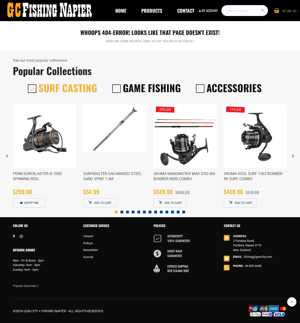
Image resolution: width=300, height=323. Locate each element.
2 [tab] (121, 212)
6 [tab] (144, 212)
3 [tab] (127, 212)
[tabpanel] (44, 156)
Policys (88, 243)
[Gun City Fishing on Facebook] (14, 236)
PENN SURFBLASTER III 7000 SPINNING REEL (37, 176)
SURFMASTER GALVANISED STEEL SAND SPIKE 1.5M (112, 176)
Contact (185, 10)
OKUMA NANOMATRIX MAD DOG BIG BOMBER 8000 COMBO (184, 176)
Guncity (88, 257)
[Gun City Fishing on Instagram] (21, 236)
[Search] (263, 10)
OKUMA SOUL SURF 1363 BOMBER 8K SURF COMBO (253, 176)
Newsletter (90, 250)
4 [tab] (133, 212)
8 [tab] (155, 212)
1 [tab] (116, 212)
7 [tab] (150, 212)
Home (120, 10)
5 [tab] (138, 212)
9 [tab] (161, 212)
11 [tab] (172, 212)
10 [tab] (166, 212)
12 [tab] (178, 212)
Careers (88, 236)
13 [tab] (183, 212)
